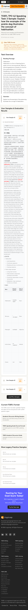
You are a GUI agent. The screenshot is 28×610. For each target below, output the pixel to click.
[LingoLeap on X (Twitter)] (6, 534)
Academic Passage (6, 562)
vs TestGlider (4, 589)
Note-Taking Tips (19, 568)
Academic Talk (18, 566)
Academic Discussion (6, 545)
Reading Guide (5, 558)
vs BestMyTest (4, 593)
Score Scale (4, 578)
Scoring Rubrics (5, 547)
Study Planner (4, 587)
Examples (3, 551)
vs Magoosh (4, 591)
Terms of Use (13, 605)
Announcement (19, 564)
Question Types (19, 545)
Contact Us (5, 605)
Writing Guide (4, 543)
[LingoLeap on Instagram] (10, 534)
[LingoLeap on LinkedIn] (2, 534)
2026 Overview (4, 574)
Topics (2, 553)
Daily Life (3, 564)
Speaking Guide (19, 543)
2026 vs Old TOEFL (5, 580)
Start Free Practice (17, 6)
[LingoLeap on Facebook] (14, 534)
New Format (4, 576)
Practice (17, 551)
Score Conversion (5, 581)
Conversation (18, 562)
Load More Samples (14, 397)
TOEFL (3, 2)
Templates (3, 549)
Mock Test (3, 585)
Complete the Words (6, 566)
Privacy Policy (22, 605)
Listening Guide (19, 558)
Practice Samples (5, 583)
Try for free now (14, 507)
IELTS (8, 2)
